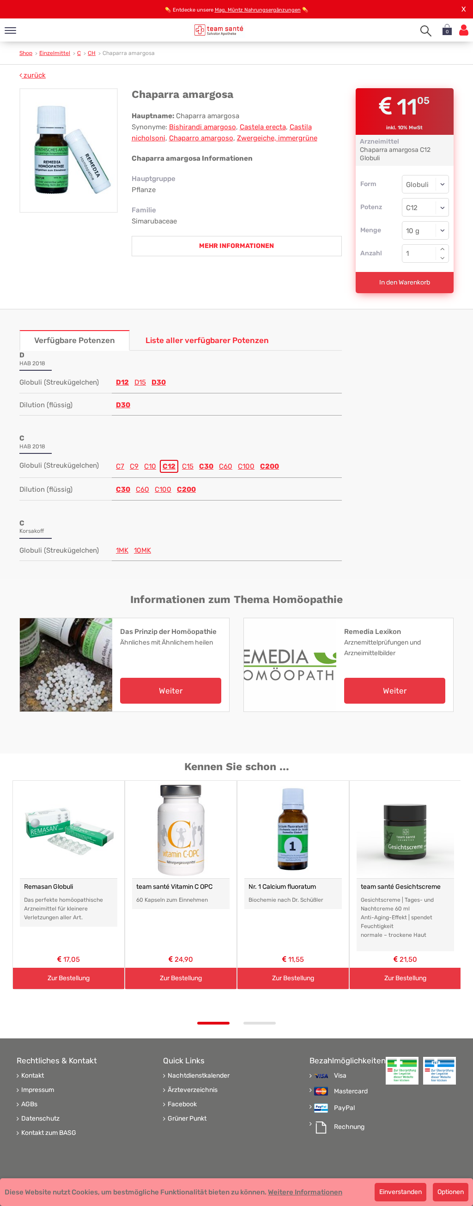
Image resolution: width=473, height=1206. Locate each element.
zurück (34, 75)
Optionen (450, 1192)
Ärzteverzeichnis (193, 1090)
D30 (159, 382)
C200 (269, 466)
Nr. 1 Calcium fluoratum (282, 887)
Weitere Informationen (305, 1192)
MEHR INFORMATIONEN (236, 246)
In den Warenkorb (404, 282)
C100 (246, 466)
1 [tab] (213, 1023)
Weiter (170, 690)
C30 (206, 466)
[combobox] (425, 207)
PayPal (344, 1108)
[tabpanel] (68, 885)
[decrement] (442, 258)
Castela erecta (263, 127)
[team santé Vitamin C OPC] (181, 829)
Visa (340, 1076)
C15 (188, 466)
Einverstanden (400, 1192)
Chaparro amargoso (201, 138)
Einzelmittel (54, 53)
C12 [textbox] (412, 208)
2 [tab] (259, 1023)
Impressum (37, 1090)
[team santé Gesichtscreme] (405, 829)
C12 (169, 466)
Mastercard (351, 1091)
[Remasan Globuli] (68, 829)
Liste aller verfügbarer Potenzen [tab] (207, 340)
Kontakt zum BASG (48, 1133)
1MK (122, 550)
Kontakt (32, 1076)
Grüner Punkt (187, 1119)
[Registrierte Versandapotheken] (402, 1070)
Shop (25, 53)
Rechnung (349, 1127)
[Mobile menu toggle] (10, 31)
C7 (120, 466)
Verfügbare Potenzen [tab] (74, 340)
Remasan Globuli (48, 887)
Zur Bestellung (69, 978)
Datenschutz (40, 1119)
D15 (140, 382)
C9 (134, 466)
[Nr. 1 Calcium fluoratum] (293, 829)
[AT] (218, 29)
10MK (142, 550)
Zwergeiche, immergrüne (277, 138)
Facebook (182, 1104)
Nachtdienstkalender (199, 1076)
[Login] (463, 30)
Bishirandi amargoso (202, 127)
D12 (122, 382)
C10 (150, 466)
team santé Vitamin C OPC (174, 887)
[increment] (442, 248)
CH (92, 53)
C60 (225, 466)
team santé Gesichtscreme (401, 887)
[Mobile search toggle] (426, 31)
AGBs (29, 1104)
